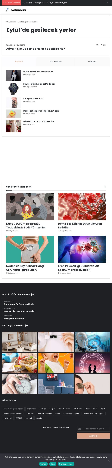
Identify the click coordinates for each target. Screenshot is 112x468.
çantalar (39, 418)
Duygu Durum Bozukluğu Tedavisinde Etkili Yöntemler (26, 225)
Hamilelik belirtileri (45, 413)
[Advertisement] (56, 158)
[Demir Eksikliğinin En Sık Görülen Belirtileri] (82, 206)
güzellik (31, 413)
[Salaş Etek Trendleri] (13, 102)
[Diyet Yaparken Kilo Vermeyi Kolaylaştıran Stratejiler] (19, 363)
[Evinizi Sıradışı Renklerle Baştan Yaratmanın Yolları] (56, 384)
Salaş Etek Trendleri (33, 98)
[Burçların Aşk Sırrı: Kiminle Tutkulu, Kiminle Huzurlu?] (92, 363)
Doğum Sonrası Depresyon (14, 413)
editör (10, 45)
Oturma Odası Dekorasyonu (93, 413)
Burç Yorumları (64, 409)
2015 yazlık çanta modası (13, 409)
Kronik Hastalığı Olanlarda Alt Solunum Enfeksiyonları (78, 268)
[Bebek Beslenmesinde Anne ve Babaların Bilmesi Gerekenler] (56, 363)
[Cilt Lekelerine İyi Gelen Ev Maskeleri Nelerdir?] (56, 342)
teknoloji (29, 418)
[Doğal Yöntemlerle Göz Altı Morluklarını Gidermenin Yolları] (92, 384)
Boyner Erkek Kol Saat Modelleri (39, 84)
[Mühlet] (15, 10)
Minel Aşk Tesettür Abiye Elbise (38, 121)
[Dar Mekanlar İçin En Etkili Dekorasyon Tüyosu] (19, 342)
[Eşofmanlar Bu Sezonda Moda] (13, 75)
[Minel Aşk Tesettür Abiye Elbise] (13, 126)
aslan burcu (31, 409)
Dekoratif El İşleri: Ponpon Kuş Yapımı (41, 111)
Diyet (103, 409)
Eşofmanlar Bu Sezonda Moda (38, 71)
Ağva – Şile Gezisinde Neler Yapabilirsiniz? (35, 49)
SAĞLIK (19, 418)
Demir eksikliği (91, 409)
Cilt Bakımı (78, 409)
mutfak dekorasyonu (71, 413)
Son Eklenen (55, 61)
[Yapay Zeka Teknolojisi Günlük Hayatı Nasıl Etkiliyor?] (92, 342)
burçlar (52, 409)
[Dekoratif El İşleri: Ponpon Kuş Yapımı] (13, 114)
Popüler (19, 61)
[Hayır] (108, 460)
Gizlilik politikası (66, 464)
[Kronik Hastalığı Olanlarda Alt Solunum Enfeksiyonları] (82, 249)
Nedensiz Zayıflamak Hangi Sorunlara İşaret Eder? (25, 268)
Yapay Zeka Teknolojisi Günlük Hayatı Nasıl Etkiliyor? (44, 3)
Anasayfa (12, 22)
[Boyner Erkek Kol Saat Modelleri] (13, 89)
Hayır (53, 464)
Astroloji (43, 409)
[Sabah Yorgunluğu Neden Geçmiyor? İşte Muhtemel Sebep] (19, 384)
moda (57, 413)
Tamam (43, 464)
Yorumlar (92, 61)
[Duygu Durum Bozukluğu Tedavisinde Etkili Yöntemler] (30, 206)
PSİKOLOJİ (8, 418)
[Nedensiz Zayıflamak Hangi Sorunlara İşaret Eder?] (30, 249)
